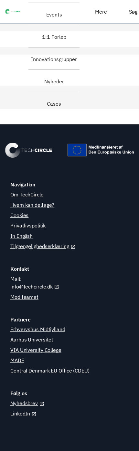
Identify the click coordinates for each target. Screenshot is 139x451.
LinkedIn (20, 413)
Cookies (19, 215)
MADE (17, 360)
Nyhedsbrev (24, 403)
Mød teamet (24, 297)
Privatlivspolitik (28, 225)
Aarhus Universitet (31, 339)
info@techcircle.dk (31, 286)
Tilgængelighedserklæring (39, 246)
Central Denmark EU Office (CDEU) (50, 370)
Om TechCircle (27, 194)
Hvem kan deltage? (32, 205)
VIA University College (35, 350)
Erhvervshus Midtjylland (37, 329)
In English (21, 236)
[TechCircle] (14, 11)
